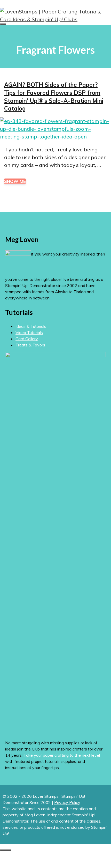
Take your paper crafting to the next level (61, 755)
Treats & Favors (30, 344)
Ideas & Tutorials (30, 326)
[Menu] (3, 24)
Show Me (15, 181)
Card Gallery (26, 338)
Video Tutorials (29, 332)
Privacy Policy (67, 802)
